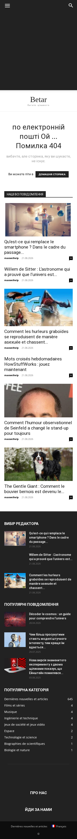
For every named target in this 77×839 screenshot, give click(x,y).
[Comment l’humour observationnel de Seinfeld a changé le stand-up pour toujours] (38, 400)
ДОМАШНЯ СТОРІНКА (52, 174)
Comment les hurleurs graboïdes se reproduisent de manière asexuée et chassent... (36, 337)
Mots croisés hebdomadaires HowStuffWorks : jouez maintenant (33, 364)
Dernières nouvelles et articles (29, 826)
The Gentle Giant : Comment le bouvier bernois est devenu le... (34, 489)
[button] (7, 5)
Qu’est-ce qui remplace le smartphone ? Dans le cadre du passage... (34, 247)
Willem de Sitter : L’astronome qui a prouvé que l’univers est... (37, 272)
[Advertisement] (38, 52)
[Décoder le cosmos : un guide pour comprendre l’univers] (15, 619)
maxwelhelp (11, 258)
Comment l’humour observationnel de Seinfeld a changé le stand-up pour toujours (38, 428)
